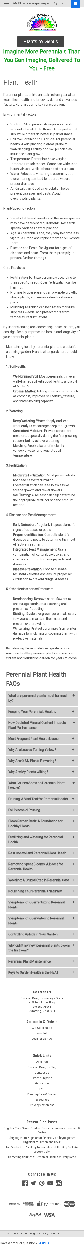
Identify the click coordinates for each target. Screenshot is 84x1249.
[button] (41, 42)
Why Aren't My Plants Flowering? (32, 761)
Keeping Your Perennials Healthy (32, 711)
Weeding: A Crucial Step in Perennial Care (38, 880)
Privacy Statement (42, 1105)
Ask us (44, 1243)
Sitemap (55, 1233)
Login (35, 1038)
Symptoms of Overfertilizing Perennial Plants (36, 904)
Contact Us (42, 1072)
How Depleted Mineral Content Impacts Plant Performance (37, 725)
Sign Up (58, 3)
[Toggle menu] (6, 6)
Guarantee (42, 1083)
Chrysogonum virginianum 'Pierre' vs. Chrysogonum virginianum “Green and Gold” (42, 1140)
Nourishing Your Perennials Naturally (35, 891)
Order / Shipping (42, 1078)
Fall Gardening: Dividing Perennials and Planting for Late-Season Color (42, 1149)
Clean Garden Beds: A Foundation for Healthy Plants (35, 823)
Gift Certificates (42, 1028)
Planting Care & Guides (42, 1094)
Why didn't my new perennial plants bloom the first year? (39, 947)
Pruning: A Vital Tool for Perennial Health (38, 799)
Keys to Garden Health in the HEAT (33, 972)
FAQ (42, 1089)
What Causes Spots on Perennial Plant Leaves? (36, 785)
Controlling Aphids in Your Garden (33, 934)
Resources (42, 1099)
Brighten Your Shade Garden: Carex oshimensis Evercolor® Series (42, 1130)
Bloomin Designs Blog (42, 1067)
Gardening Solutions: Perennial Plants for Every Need (42, 1157)
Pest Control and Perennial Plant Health (37, 853)
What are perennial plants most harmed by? (37, 698)
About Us (42, 1062)
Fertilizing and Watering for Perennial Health (35, 839)
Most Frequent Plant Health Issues (33, 739)
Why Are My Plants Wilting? (28, 772)
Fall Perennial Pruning (24, 810)
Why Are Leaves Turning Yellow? (32, 750)
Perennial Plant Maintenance (29, 961)
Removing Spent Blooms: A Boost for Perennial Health (35, 866)
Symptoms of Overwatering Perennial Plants (36, 920)
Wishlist (42, 1033)
